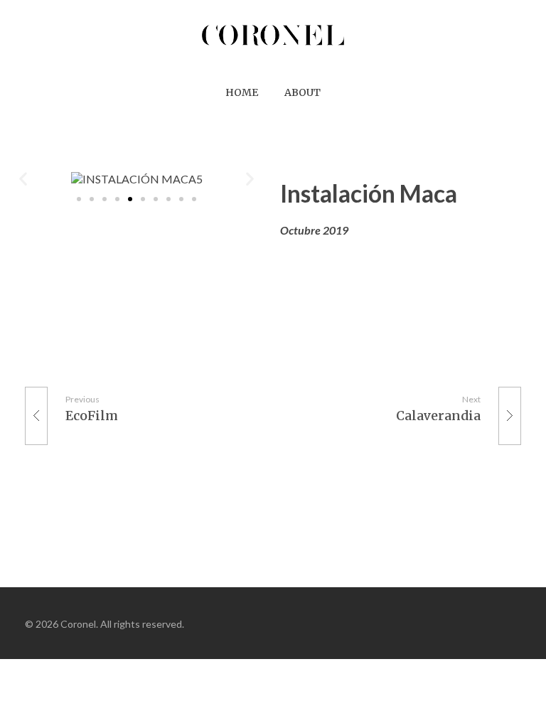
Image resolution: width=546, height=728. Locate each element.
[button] (79, 199)
